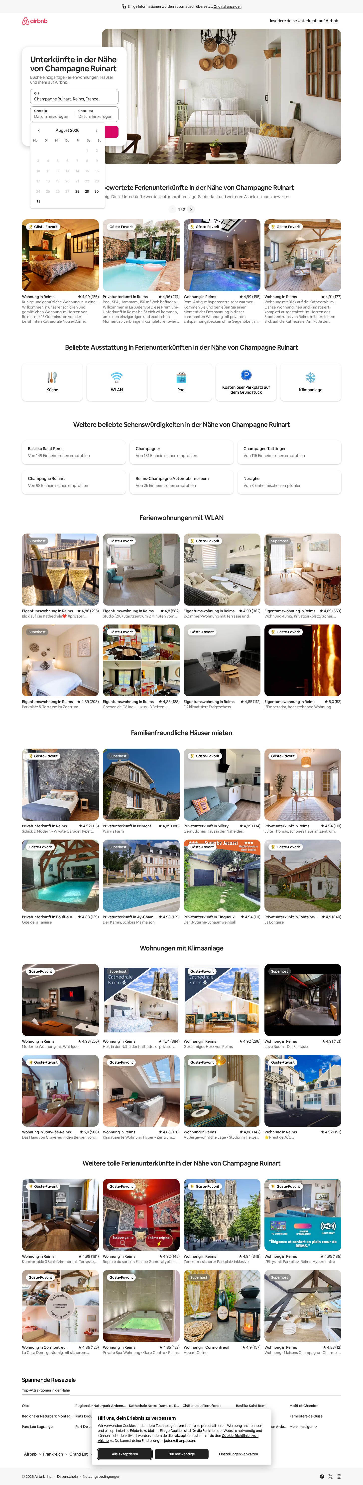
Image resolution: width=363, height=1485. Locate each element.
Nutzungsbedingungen (101, 1476)
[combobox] (74, 99)
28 (77, 191)
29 (87, 191)
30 (97, 191)
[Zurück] (172, 209)
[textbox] (52, 116)
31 (38, 201)
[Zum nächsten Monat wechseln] (96, 130)
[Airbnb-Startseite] (34, 21)
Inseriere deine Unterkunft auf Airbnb (304, 20)
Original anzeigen (228, 6)
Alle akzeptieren (125, 1454)
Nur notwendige (181, 1454)
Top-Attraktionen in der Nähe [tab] (46, 1390)
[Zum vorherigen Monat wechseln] (38, 130)
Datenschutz (67, 1476)
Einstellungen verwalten (238, 1454)
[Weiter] (191, 209)
